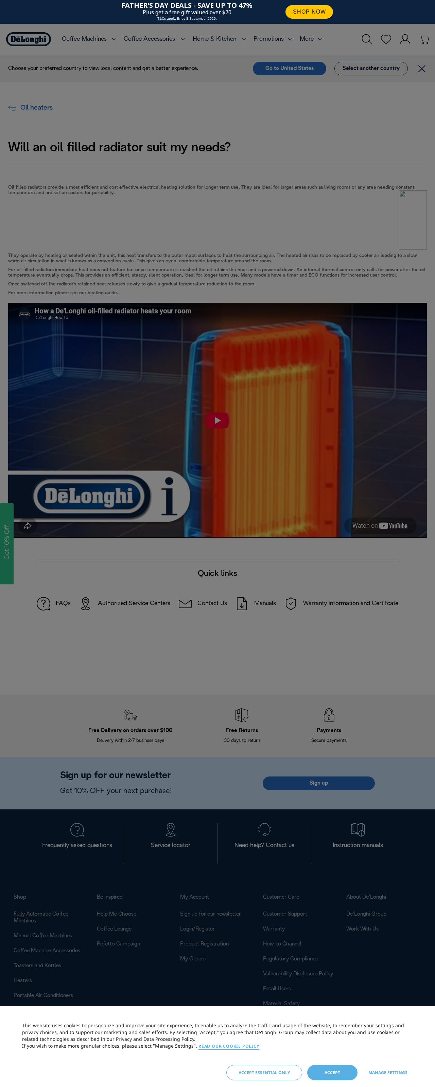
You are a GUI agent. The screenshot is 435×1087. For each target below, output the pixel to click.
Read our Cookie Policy (228, 1046)
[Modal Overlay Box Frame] (217, 12)
